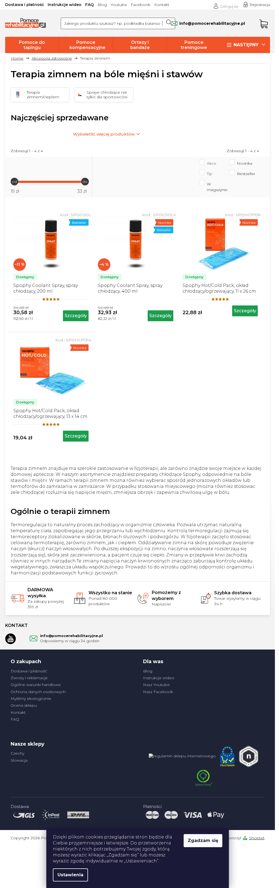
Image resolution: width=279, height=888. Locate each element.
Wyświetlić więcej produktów (104, 134)
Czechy (17, 753)
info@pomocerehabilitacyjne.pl (71, 635)
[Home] (19, 58)
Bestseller (246, 173)
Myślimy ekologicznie (31, 698)
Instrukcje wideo (64, 4)
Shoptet (257, 837)
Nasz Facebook (158, 691)
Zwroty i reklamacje (29, 677)
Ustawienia (70, 874)
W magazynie (217, 187)
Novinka (244, 163)
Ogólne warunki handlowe (36, 684)
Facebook (140, 4)
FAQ (89, 4)
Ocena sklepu (24, 705)
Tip (209, 173)
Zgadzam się (203, 840)
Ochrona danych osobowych (38, 691)
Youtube (119, 4)
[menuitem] (32, 45)
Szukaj (168, 23)
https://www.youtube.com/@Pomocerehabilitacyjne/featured (10, 638)
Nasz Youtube (156, 684)
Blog (102, 4)
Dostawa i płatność (24, 4)
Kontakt (161, 4)
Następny (246, 44)
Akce (211, 163)
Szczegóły (76, 315)
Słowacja (19, 760)
